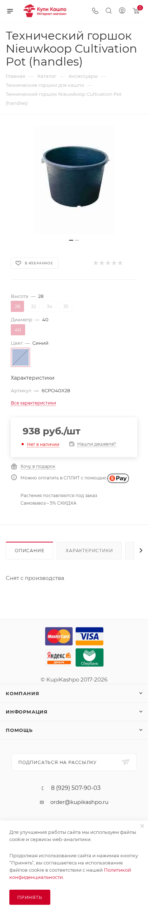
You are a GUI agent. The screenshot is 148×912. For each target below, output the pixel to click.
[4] (114, 263)
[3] (108, 263)
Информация (27, 712)
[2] (101, 263)
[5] (120, 263)
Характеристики (89, 550)
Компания (22, 693)
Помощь (19, 730)
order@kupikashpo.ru (79, 802)
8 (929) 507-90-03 (76, 788)
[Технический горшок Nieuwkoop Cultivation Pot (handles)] (74, 180)
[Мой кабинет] (122, 11)
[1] (95, 263)
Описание (29, 550)
